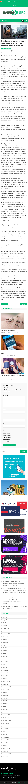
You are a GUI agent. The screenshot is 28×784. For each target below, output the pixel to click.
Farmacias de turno (18, 3)
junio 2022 (5, 728)
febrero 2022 (6, 740)
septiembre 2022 (7, 720)
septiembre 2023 (7, 687)
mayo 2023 (5, 698)
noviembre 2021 (6, 748)
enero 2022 (5, 742)
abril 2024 (5, 667)
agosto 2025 (6, 636)
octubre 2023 (6, 684)
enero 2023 (5, 709)
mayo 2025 (5, 645)
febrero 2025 (6, 653)
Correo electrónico (7, 416)
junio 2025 (5, 642)
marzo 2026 (6, 625)
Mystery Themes (21, 782)
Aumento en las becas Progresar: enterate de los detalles (13, 352)
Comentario (6, 395)
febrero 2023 (6, 706)
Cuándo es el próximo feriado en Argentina (24, 304)
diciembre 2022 (6, 712)
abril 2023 (5, 701)
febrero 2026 (6, 628)
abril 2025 (5, 647)
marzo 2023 (6, 703)
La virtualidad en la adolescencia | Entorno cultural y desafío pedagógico (15, 607)
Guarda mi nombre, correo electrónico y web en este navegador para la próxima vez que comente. (7, 436)
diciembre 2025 (6, 631)
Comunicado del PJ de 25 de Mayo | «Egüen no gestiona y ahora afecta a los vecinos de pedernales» (14, 601)
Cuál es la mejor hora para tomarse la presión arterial (12, 376)
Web (4, 423)
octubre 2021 (6, 751)
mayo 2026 (5, 620)
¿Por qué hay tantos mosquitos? (9, 330)
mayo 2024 (5, 664)
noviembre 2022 (6, 714)
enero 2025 (5, 656)
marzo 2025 (6, 650)
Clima (7, 3)
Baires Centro (15, 51)
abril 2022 (5, 734)
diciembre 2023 (6, 678)
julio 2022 (5, 726)
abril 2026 (5, 622)
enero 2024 (5, 675)
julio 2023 (5, 692)
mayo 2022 (5, 731)
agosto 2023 (6, 689)
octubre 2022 (6, 717)
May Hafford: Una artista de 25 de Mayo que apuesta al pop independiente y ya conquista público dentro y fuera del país (13, 583)
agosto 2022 (6, 723)
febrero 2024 (6, 673)
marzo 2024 (6, 670)
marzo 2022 (6, 737)
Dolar (11, 3)
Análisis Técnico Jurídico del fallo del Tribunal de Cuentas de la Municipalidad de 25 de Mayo (14, 596)
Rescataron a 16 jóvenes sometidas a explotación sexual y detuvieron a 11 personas (5, 304)
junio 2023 (5, 695)
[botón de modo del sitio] (22, 21)
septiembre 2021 (7, 753)
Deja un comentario (6, 53)
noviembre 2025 (6, 633)
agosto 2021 (6, 756)
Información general (6, 48)
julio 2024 (5, 659)
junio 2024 (5, 661)
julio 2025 (5, 639)
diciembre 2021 (6, 745)
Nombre (5, 409)
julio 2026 (5, 617)
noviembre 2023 (6, 681)
